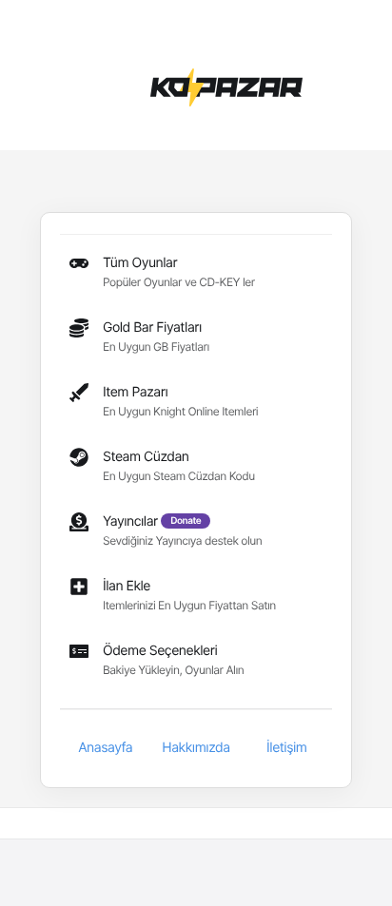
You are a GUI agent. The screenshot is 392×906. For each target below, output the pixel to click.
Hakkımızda (195, 748)
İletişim (286, 748)
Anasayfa (105, 748)
